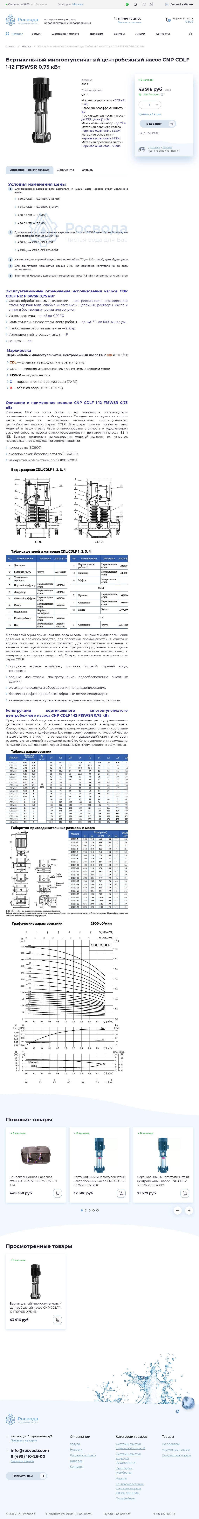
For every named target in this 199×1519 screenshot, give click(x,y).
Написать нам (23, 1476)
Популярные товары (176, 1455)
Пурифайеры (125, 1498)
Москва (77, 4)
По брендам (170, 1444)
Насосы (26, 46)
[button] (82, 1210)
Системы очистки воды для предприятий (128, 1458)
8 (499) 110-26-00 (28, 1456)
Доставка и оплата (65, 33)
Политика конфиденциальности (69, 1514)
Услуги (37, 33)
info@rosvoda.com (30, 1450)
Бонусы (119, 33)
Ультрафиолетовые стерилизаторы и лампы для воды (130, 1488)
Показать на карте (24, 1440)
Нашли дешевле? (149, 133)
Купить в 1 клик (150, 114)
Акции (140, 33)
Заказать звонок (129, 22)
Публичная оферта (117, 1514)
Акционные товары (176, 1449)
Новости (76, 1449)
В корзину (154, 123)
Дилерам (96, 33)
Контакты (163, 33)
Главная (10, 46)
